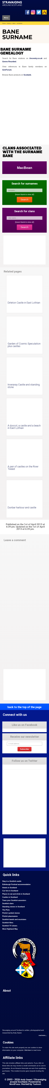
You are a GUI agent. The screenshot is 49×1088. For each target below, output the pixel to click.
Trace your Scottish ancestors (14, 900)
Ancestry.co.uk (35, 58)
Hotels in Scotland (9, 888)
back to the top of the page (24, 707)
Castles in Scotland (10, 897)
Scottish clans (8, 903)
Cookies (8, 1042)
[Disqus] (24, 575)
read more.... (43, 1035)
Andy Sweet (26, 1079)
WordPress (14, 1084)
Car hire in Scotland (10, 891)
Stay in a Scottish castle (11, 881)
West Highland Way (10, 929)
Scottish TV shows (9, 926)
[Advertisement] (22, 684)
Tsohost (37, 1084)
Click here (27, 1050)
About (7, 990)
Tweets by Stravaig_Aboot (11, 766)
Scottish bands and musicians (14, 919)
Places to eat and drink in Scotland (16, 894)
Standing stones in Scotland (13, 907)
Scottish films (7, 923)
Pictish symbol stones (11, 913)
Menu (6, 18)
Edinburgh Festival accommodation (16, 884)
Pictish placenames (10, 916)
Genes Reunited (9, 61)
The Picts (6, 910)
